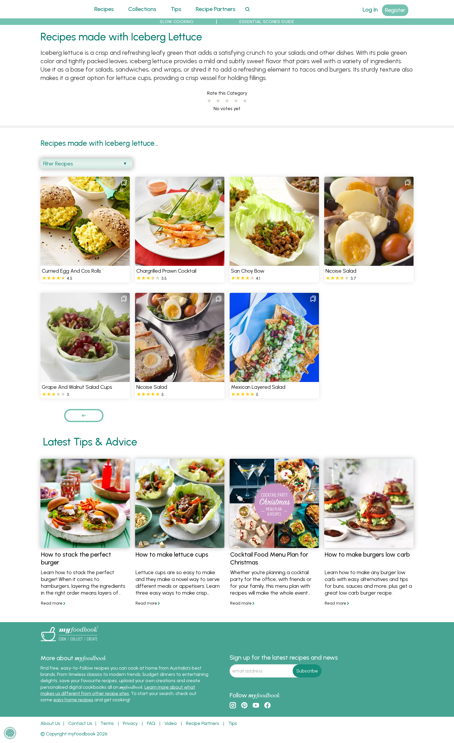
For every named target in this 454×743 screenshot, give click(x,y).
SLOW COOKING (176, 21)
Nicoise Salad (341, 271)
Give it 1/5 (209, 101)
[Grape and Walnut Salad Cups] (85, 379)
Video (170, 723)
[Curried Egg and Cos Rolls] (85, 263)
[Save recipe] (124, 182)
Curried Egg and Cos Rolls (71, 271)
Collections (142, 9)
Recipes (104, 9)
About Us (50, 723)
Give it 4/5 (236, 101)
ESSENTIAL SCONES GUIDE (266, 21)
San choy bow (247, 271)
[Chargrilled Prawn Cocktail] (179, 263)
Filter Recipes (58, 163)
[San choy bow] (274, 263)
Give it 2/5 (218, 101)
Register (395, 10)
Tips (176, 9)
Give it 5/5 (245, 101)
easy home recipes (73, 700)
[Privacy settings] (10, 733)
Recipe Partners (215, 9)
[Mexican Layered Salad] (274, 379)
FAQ (151, 723)
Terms (107, 723)
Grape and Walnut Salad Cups (77, 387)
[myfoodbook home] (60, 15)
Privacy (130, 723)
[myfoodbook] (69, 642)
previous (84, 415)
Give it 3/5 (227, 101)
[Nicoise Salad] (369, 263)
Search (247, 9)
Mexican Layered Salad (258, 387)
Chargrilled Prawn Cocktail (166, 271)
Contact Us (80, 723)
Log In (370, 9)
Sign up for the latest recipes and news (284, 657)
